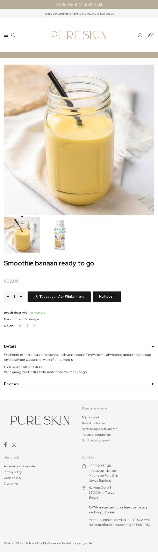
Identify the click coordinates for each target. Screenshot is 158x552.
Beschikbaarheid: (16, 312)
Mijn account (90, 417)
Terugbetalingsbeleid (96, 434)
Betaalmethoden (93, 423)
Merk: (8, 319)
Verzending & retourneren (99, 429)
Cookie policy (12, 478)
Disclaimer (11, 483)
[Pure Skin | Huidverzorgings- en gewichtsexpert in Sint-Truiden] (79, 35)
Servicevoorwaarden (96, 440)
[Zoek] (13, 35)
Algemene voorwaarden (20, 466)
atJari (89, 543)
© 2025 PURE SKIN (17, 543)
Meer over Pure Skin (103, 475)
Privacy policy (13, 472)
